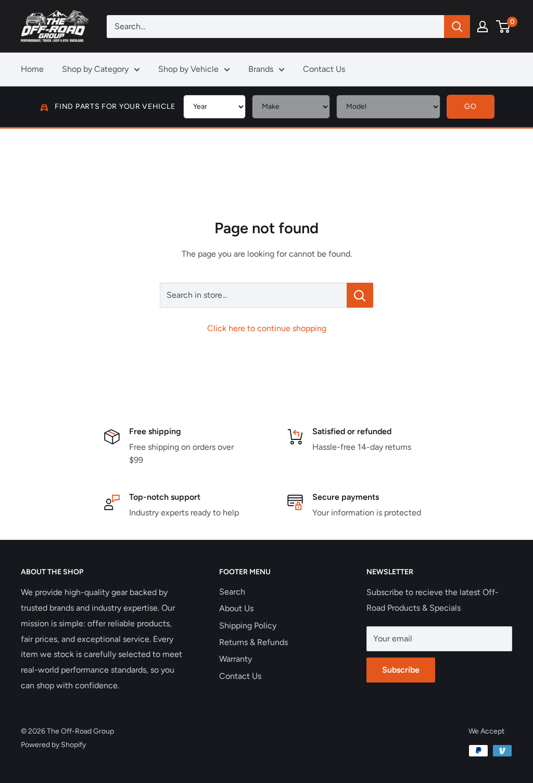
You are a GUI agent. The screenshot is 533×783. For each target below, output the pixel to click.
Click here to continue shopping (266, 328)
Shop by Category (95, 69)
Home (32, 69)
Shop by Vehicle (188, 69)
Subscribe (401, 670)
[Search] (457, 26)
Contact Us (324, 69)
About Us (236, 608)
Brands (260, 69)
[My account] (482, 26)
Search (232, 592)
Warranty (235, 659)
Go (470, 106)
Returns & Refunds (253, 642)
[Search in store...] (360, 295)
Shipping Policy (247, 625)
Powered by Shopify (53, 744)
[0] (503, 26)
